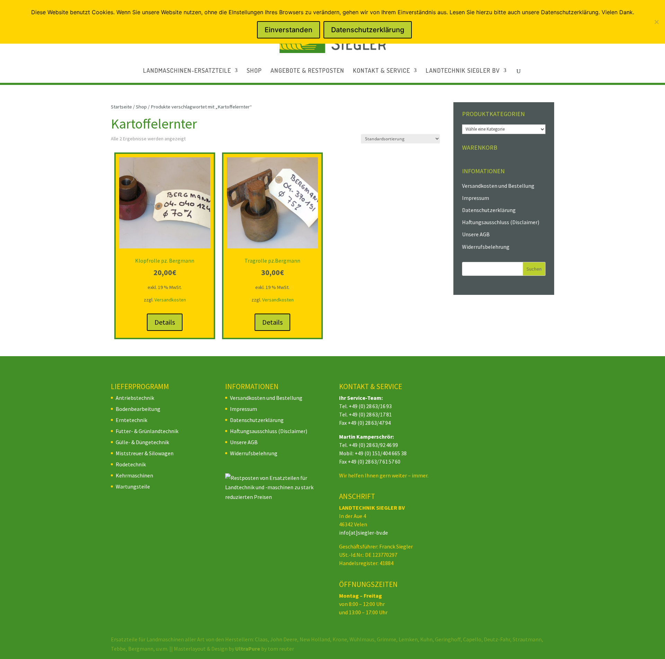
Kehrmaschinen (134, 475)
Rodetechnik (131, 464)
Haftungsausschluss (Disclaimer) (500, 222)
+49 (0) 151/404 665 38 (381, 453)
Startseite (121, 107)
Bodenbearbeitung (138, 408)
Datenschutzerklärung (489, 210)
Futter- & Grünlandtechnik (147, 431)
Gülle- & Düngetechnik (142, 442)
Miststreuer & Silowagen (145, 453)
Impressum (475, 197)
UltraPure (248, 648)
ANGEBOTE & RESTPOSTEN (307, 71)
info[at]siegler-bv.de (363, 532)
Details (164, 322)
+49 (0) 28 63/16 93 (370, 406)
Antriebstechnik (135, 397)
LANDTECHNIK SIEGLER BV (463, 71)
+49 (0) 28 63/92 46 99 (373, 444)
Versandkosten (170, 300)
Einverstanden (288, 30)
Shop (141, 107)
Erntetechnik (131, 419)
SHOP (254, 71)
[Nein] (656, 21)
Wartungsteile (133, 486)
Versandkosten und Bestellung (498, 185)
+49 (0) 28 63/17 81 (370, 414)
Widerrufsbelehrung (485, 246)
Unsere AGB (476, 234)
